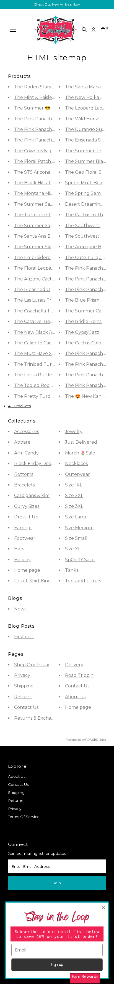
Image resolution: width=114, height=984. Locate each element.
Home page (27, 570)
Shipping (24, 686)
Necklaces (76, 463)
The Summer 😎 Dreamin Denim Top (55, 108)
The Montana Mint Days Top (45, 193)
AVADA (86, 739)
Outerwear (77, 474)
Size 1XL (73, 485)
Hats (19, 548)
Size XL (73, 548)
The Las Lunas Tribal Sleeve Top (49, 300)
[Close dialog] (103, 907)
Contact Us (26, 707)
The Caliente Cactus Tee (41, 343)
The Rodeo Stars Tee (37, 87)
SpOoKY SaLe (80, 559)
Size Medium (79, 527)
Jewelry (73, 431)
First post (24, 636)
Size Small (76, 538)
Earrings (23, 527)
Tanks (71, 570)
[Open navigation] (13, 30)
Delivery (74, 664)
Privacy (22, 675)
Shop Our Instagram (36, 664)
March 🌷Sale (80, 453)
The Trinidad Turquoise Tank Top (51, 364)
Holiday (22, 559)
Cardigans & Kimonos (37, 495)
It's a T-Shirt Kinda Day (38, 580)
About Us (16, 776)
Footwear (24, 538)
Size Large (76, 517)
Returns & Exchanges (38, 718)
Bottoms (23, 474)
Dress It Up (26, 517)
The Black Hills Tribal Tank (43, 182)
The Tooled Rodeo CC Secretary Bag (54, 385)
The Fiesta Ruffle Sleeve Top (46, 374)
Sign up (56, 964)
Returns (23, 696)
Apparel (23, 442)
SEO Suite (99, 739)
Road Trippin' (79, 675)
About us (75, 696)
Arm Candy (26, 453)
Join (57, 883)
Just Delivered (81, 442)
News (20, 609)
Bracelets (24, 485)
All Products (19, 406)
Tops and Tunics (83, 580)
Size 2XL (74, 495)
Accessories (26, 431)
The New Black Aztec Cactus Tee (50, 332)
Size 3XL (74, 506)
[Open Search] (84, 29)
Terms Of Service (24, 816)
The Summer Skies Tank (41, 246)
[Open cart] (103, 29)
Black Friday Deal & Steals (42, 463)
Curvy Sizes (26, 506)
